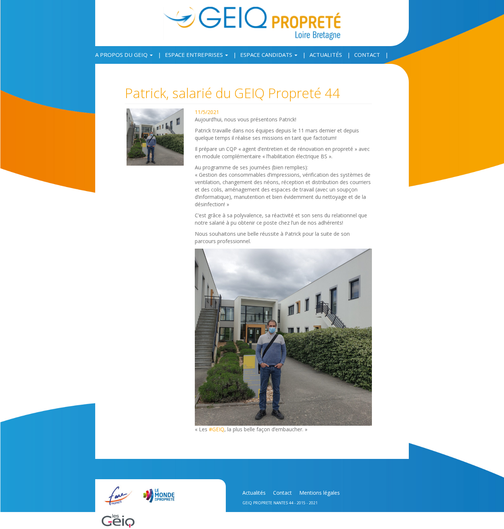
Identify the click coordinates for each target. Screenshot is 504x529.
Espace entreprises (194, 54)
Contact (367, 54)
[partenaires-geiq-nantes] (119, 491)
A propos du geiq (122, 54)
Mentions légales (319, 492)
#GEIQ (216, 429)
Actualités (326, 54)
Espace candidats (267, 54)
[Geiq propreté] (252, 22)
